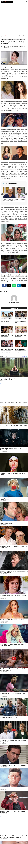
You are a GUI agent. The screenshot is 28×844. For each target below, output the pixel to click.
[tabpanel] (14, 194)
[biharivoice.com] (7, 2)
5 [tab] (17, 203)
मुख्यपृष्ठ (2, 35)
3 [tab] (13, 203)
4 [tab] (15, 203)
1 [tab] (9, 203)
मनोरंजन (5, 35)
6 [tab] (19, 203)
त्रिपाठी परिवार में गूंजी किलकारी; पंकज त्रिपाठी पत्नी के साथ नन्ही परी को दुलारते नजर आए (20, 335)
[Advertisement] (14, 19)
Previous (2, 194)
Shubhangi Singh (14, 302)
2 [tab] (11, 203)
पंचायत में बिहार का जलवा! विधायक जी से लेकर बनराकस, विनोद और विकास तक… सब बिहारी (6, 320)
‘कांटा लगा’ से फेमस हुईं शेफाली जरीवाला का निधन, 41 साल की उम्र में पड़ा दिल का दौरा (7, 335)
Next (26, 194)
